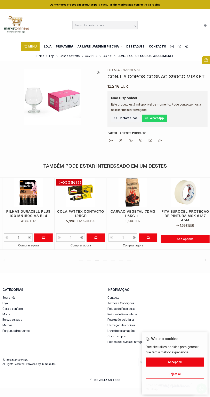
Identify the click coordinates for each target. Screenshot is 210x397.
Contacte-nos (128, 118)
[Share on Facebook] (110, 140)
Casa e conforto (70, 56)
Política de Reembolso (121, 308)
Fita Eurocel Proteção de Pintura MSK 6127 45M (183, 215)
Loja (51, 56)
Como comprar (117, 336)
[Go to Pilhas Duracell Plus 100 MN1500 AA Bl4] (26, 192)
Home (40, 56)
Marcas (7, 325)
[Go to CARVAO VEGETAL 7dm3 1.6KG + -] (131, 192)
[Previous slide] (5, 260)
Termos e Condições (120, 303)
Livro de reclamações (121, 330)
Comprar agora (26, 245)
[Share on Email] (150, 140)
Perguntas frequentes (16, 330)
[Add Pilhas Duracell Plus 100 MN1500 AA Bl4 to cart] (41, 237)
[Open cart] (206, 60)
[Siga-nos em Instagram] (172, 46)
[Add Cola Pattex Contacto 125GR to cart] (93, 237)
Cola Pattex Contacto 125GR (78, 213)
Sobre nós (8, 297)
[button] (30, 46)
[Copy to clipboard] (160, 140)
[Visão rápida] (47, 192)
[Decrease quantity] (5, 237)
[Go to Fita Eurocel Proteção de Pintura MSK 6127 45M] (183, 192)
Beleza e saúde (12, 319)
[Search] (134, 25)
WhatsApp (157, 118)
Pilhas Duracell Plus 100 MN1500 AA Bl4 (26, 213)
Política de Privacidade (122, 314)
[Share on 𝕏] (120, 140)
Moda (6, 314)
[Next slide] (204, 260)
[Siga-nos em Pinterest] (187, 46)
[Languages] (205, 25)
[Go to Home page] (16, 25)
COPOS (107, 56)
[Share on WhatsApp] (130, 140)
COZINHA (91, 56)
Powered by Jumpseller (40, 364)
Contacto (113, 297)
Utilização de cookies (121, 325)
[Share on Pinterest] (140, 140)
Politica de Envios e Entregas (125, 342)
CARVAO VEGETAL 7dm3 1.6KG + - (130, 213)
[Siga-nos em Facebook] (179, 46)
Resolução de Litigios (120, 319)
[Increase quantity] (27, 237)
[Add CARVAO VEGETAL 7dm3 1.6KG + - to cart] (146, 237)
